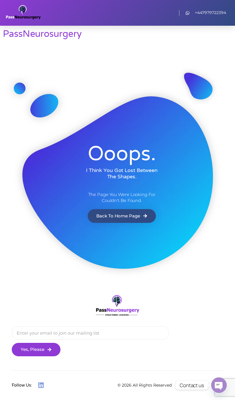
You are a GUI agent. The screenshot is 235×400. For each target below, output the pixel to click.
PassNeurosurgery (42, 34)
